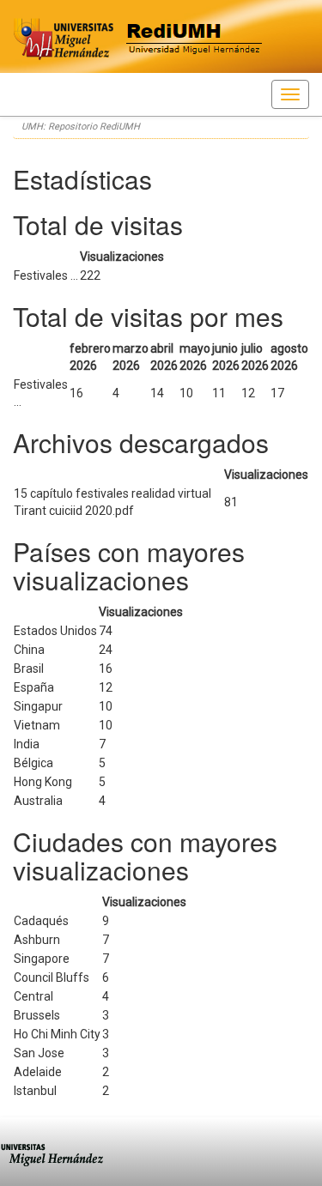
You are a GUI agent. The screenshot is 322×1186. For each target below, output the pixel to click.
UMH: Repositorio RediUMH (80, 126)
